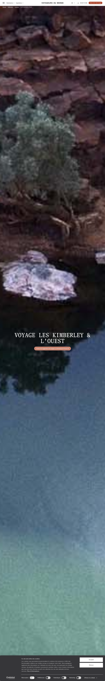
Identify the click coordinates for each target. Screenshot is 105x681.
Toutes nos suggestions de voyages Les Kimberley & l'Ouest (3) (52, 348)
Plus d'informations (33, 671)
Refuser (91, 665)
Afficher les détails (89, 677)
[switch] (48, 677)
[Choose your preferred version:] (73, 3)
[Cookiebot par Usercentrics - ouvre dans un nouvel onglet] (10, 678)
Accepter (91, 659)
